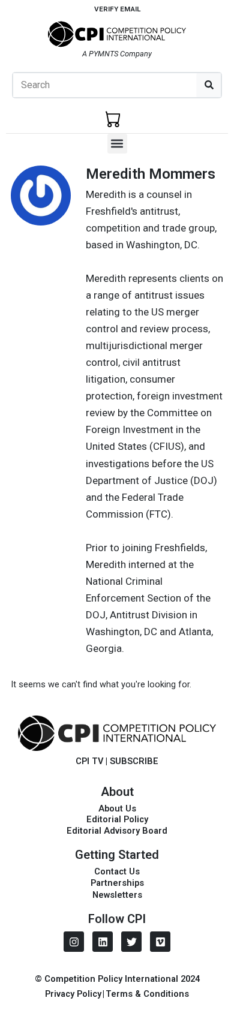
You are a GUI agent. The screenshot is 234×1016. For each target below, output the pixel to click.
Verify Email (117, 9)
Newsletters (117, 894)
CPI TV (89, 761)
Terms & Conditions (147, 993)
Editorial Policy (117, 819)
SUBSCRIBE (134, 761)
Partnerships (117, 882)
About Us (117, 808)
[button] (117, 144)
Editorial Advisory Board (117, 830)
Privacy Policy (73, 993)
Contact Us (117, 871)
